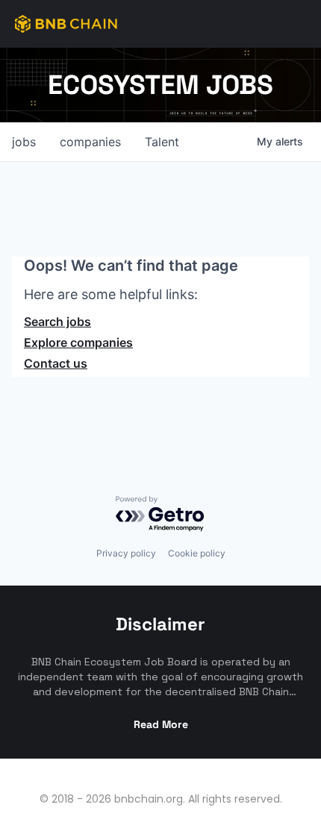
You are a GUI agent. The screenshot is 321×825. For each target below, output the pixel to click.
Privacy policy (126, 553)
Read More (161, 724)
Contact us (55, 363)
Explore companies (78, 342)
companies (90, 141)
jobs (24, 141)
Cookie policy (196, 553)
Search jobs (57, 321)
